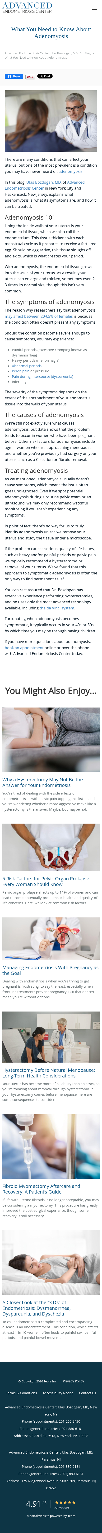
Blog (87, 53)
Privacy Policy (73, 1381)
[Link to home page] (35, 7)
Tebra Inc (50, 1381)
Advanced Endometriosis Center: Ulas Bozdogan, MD (41, 53)
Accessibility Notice (58, 1393)
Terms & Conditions (21, 1393)
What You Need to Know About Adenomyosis (36, 57)
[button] (94, 9)
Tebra (71, 1516)
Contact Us (87, 1393)
